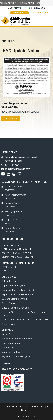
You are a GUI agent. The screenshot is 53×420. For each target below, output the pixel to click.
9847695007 (10, 215)
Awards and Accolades (17, 369)
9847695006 (10, 190)
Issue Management (10, 343)
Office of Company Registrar (15, 307)
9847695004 (10, 198)
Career (6, 363)
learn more (11, 119)
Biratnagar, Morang (14, 186)
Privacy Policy (8, 324)
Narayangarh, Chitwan (15, 194)
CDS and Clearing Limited (14, 299)
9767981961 (10, 231)
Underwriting (7, 347)
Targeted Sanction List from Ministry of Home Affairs (24, 314)
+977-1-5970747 (12, 165)
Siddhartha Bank (9, 281)
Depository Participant (12, 352)
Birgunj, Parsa (11, 219)
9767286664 (10, 206)
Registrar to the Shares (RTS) (16, 356)
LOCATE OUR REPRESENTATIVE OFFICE (24, 181)
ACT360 (32, 416)
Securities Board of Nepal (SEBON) (18, 290)
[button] (49, 22)
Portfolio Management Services (17, 338)
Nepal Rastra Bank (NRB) (13, 285)
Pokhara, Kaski (12, 203)
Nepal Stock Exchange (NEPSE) (17, 294)
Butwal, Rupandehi (14, 228)
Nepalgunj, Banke (13, 211)
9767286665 (10, 223)
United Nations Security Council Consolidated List (26, 319)
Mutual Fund (7, 334)
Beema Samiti (8, 303)
